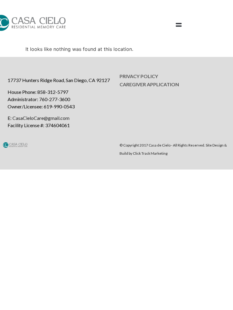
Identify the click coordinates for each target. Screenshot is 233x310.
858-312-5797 (52, 92)
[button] (179, 25)
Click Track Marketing (150, 153)
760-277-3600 (54, 99)
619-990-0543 (59, 106)
